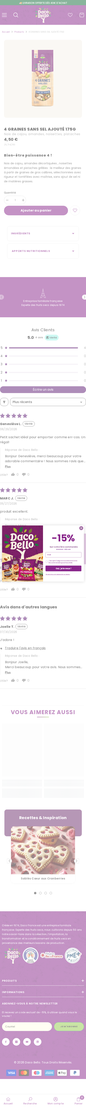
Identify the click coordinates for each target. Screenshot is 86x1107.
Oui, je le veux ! (63, 568)
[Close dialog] (81, 528)
